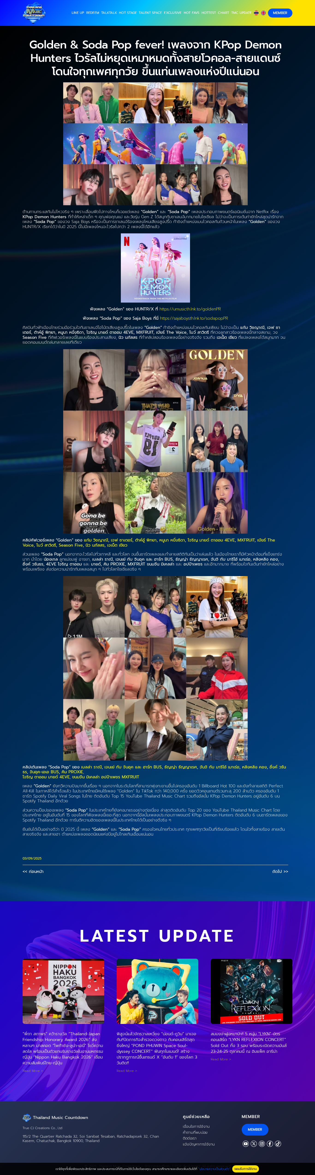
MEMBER (280, 12)
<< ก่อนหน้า (33, 871)
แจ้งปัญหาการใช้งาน (199, 1144)
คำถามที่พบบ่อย (195, 1132)
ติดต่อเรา (190, 1138)
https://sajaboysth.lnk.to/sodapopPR (194, 318)
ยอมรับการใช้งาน (246, 1168)
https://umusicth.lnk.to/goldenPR (190, 309)
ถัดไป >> (280, 871)
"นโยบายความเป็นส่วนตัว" (214, 1169)
